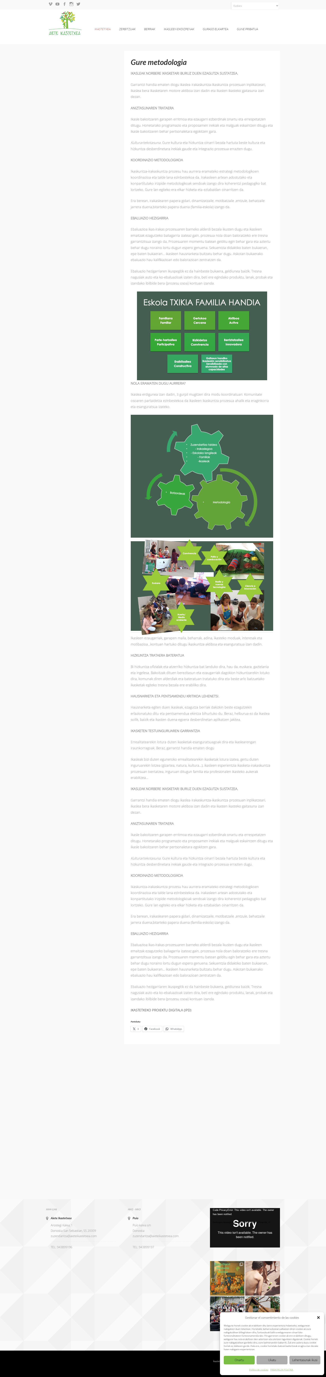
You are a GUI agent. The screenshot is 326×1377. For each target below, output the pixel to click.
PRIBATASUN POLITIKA (281, 1369)
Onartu (239, 1360)
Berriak (149, 29)
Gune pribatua (247, 29)
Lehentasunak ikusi (305, 1360)
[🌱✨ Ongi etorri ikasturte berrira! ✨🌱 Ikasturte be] (227, 1278)
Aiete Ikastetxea (61, 1218)
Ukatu (272, 1360)
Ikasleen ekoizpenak (179, 29)
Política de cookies (258, 1369)
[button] (318, 1317)
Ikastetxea (103, 29)
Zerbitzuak (127, 29)
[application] (245, 1227)
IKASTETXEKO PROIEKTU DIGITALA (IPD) (161, 1010)
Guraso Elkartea (215, 29)
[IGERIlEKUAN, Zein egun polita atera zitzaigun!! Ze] (262, 1278)
